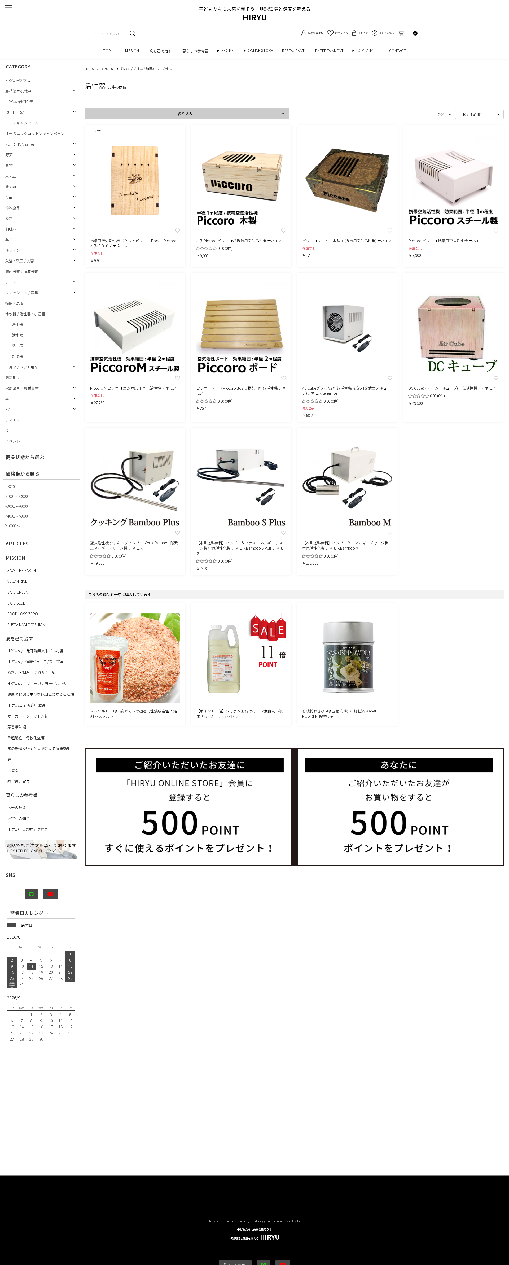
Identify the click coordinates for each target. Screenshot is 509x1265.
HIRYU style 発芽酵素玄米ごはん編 (35, 650)
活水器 (17, 335)
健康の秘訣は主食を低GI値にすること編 (40, 694)
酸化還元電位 (18, 781)
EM (7, 409)
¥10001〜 (12, 525)
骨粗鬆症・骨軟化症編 (26, 737)
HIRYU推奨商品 (17, 80)
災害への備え (18, 818)
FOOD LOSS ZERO (22, 613)
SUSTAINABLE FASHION (26, 624)
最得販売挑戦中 (18, 91)
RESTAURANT (293, 50)
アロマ (10, 282)
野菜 (9, 154)
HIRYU (255, 1234)
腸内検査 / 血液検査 (21, 271)
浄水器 (17, 324)
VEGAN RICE (17, 581)
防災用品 (12, 377)
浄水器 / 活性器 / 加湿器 (25, 313)
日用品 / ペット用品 (21, 366)
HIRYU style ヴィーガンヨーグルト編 (37, 683)
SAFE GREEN (17, 592)
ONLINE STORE (262, 50)
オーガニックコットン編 (27, 716)
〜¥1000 (11, 486)
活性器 (17, 345)
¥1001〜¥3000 (16, 496)
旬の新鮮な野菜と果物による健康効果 (39, 748)
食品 (9, 197)
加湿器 (17, 356)
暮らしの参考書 (197, 50)
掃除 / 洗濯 (14, 303)
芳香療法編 (16, 726)
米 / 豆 (10, 176)
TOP (109, 50)
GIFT (9, 430)
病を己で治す (161, 50)
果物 (9, 165)
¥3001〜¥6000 (16, 506)
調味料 (10, 229)
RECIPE (229, 50)
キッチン (12, 250)
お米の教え (16, 807)
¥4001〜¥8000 (16, 516)
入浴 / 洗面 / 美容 (19, 260)
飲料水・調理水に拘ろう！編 (31, 672)
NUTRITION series (19, 144)
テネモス (12, 420)
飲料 (9, 218)
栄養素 (13, 770)
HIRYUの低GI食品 (19, 101)
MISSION (132, 50)
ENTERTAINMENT (331, 50)
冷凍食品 (12, 207)
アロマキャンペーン (21, 122)
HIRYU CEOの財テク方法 (27, 829)
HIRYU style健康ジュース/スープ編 (35, 661)
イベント (12, 441)
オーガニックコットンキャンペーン (34, 133)
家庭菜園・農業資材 (22, 388)
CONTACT (397, 50)
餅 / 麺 (10, 186)
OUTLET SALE (16, 112)
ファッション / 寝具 (21, 292)
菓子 (9, 239)
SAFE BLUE (16, 603)
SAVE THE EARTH (21, 570)
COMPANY (370, 50)
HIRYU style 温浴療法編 (26, 705)
